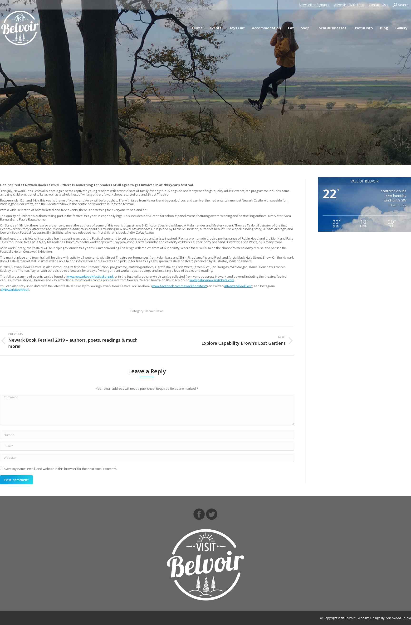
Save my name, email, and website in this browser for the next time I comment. (60, 469)
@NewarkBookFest (238, 286)
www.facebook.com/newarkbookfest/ (179, 286)
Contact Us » (378, 4)
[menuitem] (197, 28)
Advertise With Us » (349, 4)
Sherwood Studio (398, 618)
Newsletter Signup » (314, 4)
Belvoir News (154, 311)
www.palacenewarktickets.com (212, 280)
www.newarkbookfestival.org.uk (90, 276)
